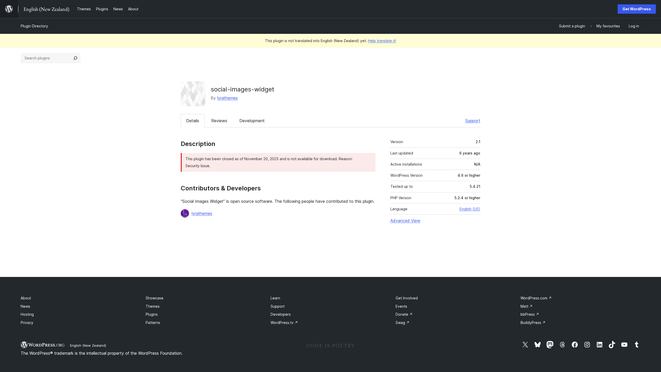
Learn (275, 298)
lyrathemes (227, 97)
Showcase (154, 298)
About (26, 298)
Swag (403, 322)
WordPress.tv (284, 322)
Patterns (153, 322)
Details (192, 120)
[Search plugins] (75, 58)
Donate (404, 314)
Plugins (152, 314)
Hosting (27, 314)
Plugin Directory (34, 26)
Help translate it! (382, 40)
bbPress (530, 314)
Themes (153, 306)
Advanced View (405, 220)
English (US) (470, 209)
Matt (527, 306)
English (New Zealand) (88, 345)
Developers (281, 314)
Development (252, 120)
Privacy (27, 322)
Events (401, 306)
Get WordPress (637, 9)
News (25, 306)
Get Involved (407, 298)
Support (472, 120)
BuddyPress (533, 322)
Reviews (219, 120)
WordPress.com (536, 298)
